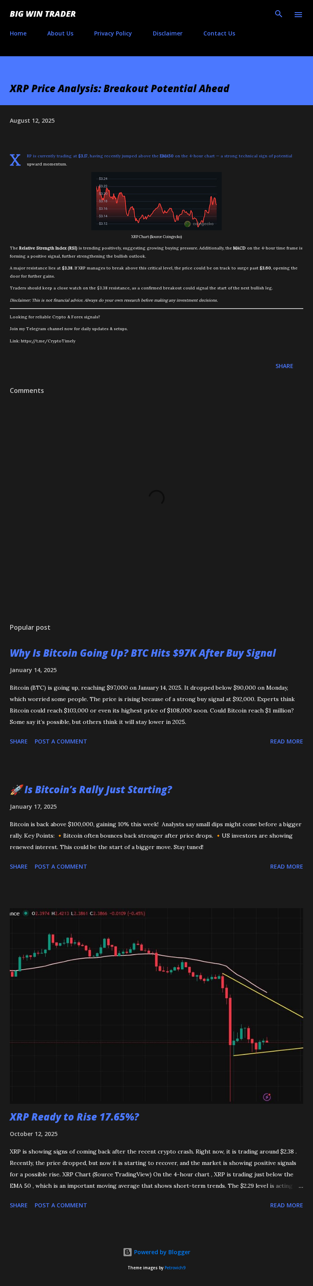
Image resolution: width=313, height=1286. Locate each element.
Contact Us (219, 33)
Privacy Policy (113, 33)
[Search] (279, 15)
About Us (60, 33)
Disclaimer (168, 33)
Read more (286, 741)
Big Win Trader (43, 13)
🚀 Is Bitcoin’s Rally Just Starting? (91, 789)
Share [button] (284, 366)
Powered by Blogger (161, 1252)
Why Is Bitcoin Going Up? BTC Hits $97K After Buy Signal (143, 653)
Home (18, 33)
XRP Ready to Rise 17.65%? (74, 1116)
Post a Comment (61, 741)
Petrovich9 (175, 1268)
